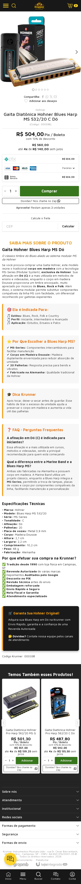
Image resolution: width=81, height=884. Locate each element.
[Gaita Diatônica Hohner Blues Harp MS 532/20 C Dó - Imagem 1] (40, 52)
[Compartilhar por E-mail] (55, 96)
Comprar (49, 191)
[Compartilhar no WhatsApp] (46, 96)
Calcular (68, 226)
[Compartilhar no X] (51, 96)
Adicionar (27, 760)
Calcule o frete (40, 218)
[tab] (33, 89)
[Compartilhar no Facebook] (42, 96)
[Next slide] (76, 52)
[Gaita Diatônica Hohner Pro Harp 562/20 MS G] (21, 726)
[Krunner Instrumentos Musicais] (39, 6)
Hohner (40, 109)
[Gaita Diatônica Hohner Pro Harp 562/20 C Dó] (60, 726)
